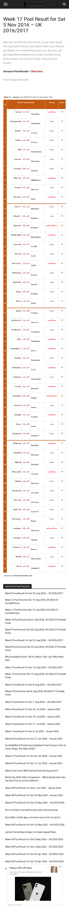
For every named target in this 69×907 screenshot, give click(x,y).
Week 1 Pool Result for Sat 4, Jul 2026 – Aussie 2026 (32, 731)
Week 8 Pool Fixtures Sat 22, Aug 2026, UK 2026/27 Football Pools (35, 648)
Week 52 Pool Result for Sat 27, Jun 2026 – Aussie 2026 (33, 738)
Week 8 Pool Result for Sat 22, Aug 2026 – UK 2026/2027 (34, 640)
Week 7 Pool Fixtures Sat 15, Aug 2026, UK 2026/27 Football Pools (35, 676)
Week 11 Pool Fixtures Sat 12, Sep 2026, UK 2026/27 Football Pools (31, 611)
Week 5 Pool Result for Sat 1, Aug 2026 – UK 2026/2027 (33, 702)
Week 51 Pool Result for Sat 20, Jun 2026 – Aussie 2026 (33, 756)
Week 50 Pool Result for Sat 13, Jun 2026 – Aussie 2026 (33, 763)
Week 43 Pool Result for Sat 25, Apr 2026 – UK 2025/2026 (34, 854)
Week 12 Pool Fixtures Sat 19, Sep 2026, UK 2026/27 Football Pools (31, 602)
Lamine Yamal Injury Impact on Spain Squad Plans (30, 832)
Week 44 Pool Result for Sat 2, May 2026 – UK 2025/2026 (34, 846)
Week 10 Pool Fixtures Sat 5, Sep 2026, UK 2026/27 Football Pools (35, 621)
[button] (64, 4)
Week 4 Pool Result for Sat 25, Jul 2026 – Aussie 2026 (32, 709)
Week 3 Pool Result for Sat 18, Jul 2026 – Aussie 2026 (32, 716)
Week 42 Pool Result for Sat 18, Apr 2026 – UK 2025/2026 (34, 861)
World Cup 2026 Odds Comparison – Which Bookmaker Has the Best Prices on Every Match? (35, 779)
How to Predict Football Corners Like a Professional (31, 810)
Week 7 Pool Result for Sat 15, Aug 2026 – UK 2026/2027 (34, 667)
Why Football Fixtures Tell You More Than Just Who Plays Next (34, 658)
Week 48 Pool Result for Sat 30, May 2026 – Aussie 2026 (34, 795)
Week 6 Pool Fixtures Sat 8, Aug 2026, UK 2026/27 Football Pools (34, 693)
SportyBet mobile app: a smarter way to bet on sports (32, 817)
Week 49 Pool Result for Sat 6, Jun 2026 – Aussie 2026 (33, 788)
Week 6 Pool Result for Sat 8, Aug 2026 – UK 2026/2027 (33, 684)
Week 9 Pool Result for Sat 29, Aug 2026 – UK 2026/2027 (34, 593)
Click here (37, 71)
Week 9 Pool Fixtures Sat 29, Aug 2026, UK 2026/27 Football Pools (35, 631)
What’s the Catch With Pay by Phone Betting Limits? (32, 770)
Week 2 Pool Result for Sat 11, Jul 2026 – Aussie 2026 (32, 724)
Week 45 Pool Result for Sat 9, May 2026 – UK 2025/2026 (34, 839)
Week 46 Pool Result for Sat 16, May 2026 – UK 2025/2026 (35, 824)
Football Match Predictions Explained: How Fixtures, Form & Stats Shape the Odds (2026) (35, 747)
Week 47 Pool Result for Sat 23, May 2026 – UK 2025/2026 (35, 802)
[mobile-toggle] (5, 4)
